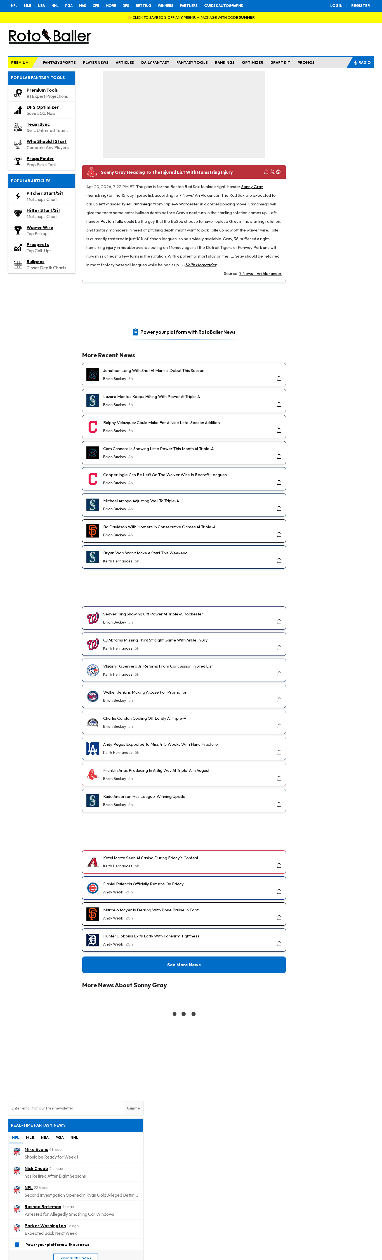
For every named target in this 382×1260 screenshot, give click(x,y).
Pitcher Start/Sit (45, 193)
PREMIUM (20, 62)
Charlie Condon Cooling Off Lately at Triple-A (144, 718)
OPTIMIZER (252, 62)
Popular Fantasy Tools (38, 77)
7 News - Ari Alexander (260, 273)
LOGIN (336, 5)
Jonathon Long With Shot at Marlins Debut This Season (153, 370)
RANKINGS (225, 62)
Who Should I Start (47, 141)
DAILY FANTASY (155, 62)
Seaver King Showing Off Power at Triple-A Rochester (153, 614)
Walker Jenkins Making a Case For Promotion (145, 692)
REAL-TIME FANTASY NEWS (38, 1125)
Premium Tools (42, 89)
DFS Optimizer (43, 107)
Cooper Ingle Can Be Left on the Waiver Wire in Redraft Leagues (165, 474)
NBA (41, 5)
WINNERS (165, 5)
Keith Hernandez (200, 264)
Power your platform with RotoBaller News (187, 332)
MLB (27, 5)
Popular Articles (31, 180)
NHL (54, 5)
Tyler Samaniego (136, 204)
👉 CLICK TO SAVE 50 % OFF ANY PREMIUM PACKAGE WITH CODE (191, 17)
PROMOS (306, 62)
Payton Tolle (111, 221)
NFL (14, 5)
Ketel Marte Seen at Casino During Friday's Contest (150, 857)
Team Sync (38, 124)
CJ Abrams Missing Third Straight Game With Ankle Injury (155, 640)
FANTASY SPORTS (59, 62)
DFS (125, 5)
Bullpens (35, 261)
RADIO (365, 62)
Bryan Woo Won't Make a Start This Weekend (145, 552)
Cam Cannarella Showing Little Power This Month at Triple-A (158, 448)
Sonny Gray (252, 186)
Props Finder (40, 158)
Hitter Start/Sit (43, 210)
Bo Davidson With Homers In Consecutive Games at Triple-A (159, 526)
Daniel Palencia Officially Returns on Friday (143, 883)
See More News (184, 964)
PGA (68, 5)
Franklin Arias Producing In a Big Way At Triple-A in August (156, 770)
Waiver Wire (40, 227)
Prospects (38, 244)
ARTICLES (125, 62)
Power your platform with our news (57, 1244)
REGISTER (360, 5)
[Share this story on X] (272, 172)
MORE (111, 5)
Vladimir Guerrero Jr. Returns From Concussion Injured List (158, 666)
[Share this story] (266, 171)
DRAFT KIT (280, 62)
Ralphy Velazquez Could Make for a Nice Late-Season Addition (161, 422)
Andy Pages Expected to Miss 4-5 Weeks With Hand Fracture (160, 744)
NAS (82, 5)
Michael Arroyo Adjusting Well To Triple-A (141, 500)
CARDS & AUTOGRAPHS (223, 5)
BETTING (143, 5)
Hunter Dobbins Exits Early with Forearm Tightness (151, 936)
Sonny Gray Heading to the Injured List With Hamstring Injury (167, 172)
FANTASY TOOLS (192, 62)
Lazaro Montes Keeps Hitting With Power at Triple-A (151, 396)
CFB (96, 5)
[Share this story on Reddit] (278, 172)
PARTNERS (188, 5)
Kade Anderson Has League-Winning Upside (144, 796)
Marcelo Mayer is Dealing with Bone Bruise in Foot (151, 909)
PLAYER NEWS (96, 62)
